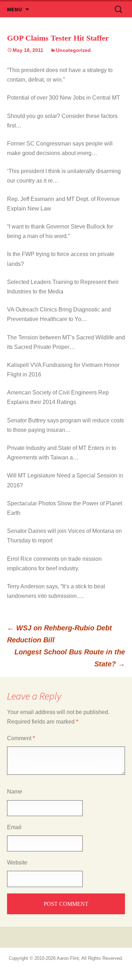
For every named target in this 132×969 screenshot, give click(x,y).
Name (14, 792)
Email (14, 827)
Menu (14, 9)
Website (17, 863)
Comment (21, 738)
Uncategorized (73, 50)
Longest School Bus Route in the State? (69, 658)
